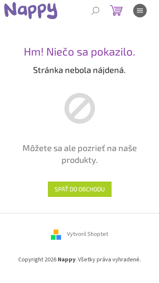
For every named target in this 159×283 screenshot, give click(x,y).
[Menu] (139, 10)
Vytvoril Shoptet (87, 234)
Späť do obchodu (80, 189)
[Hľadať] (95, 10)
